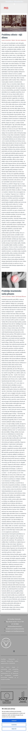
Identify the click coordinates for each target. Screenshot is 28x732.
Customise (14, 724)
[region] (14, 719)
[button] (14, 4)
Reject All (14, 728)
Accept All (14, 720)
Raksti (13, 40)
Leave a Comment (6, 40)
